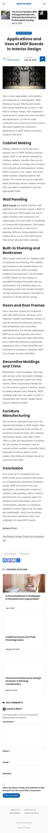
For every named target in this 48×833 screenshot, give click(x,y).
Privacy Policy (31, 813)
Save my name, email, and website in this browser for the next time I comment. (23, 789)
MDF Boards (24, 554)
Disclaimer (14, 813)
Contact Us (30, 810)
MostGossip (27, 823)
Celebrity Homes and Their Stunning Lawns (20, 638)
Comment (8, 721)
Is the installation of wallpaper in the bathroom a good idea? (22, 597)
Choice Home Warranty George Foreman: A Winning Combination (23, 681)
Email (6, 762)
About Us (15, 810)
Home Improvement (24, 33)
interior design (10, 554)
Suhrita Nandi (13, 60)
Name (6, 751)
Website (7, 773)
